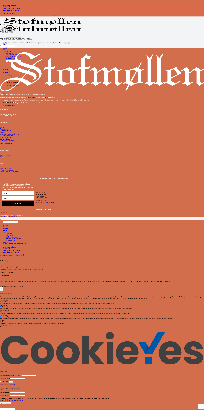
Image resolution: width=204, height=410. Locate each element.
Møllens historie (11, 237)
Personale (9, 235)
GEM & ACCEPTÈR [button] (5, 325)
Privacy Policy (3, 216)
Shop (5, 44)
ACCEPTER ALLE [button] (18, 286)
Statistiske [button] (3, 305)
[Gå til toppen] (0, 219)
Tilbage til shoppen (9, 105)
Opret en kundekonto (5, 403)
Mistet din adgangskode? (8, 385)
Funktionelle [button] (4, 300)
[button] (15, 244)
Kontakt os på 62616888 (11, 10)
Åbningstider (4, 109)
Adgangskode (5, 378)
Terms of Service (12, 216)
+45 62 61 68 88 (43, 198)
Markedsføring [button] (5, 310)
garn (46, 97)
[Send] (7, 40)
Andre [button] (2, 320)
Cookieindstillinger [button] (6, 286)
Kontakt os (55, 15)
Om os (5, 49)
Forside (5, 225)
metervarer (31, 97)
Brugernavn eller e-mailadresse (10, 375)
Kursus (5, 228)
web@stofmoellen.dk (47, 202)
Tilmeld (18, 203)
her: (169, 281)
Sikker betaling (8, 7)
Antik (5, 48)
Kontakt (9, 51)
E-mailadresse (5, 392)
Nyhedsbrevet (10, 240)
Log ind (10, 381)
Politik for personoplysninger (13, 400)
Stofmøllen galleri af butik (14, 238)
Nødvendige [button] (4, 315)
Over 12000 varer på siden (11, 8)
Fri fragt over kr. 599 (10, 5)
